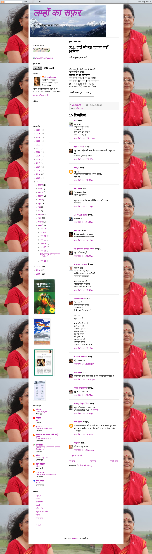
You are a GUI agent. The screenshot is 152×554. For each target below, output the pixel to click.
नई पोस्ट (72, 461)
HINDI (38, 525)
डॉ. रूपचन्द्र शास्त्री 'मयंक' (84, 249)
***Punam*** (79, 299)
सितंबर (40, 196)
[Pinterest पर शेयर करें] (100, 105)
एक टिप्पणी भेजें (77, 456)
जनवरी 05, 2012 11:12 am (84, 138)
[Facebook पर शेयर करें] (98, 105)
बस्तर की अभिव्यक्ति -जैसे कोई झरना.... (47, 436)
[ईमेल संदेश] (87, 105)
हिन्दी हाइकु (40, 481)
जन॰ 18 (44, 236)
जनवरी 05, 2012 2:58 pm (84, 180)
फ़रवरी (40, 222)
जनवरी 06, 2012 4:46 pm (84, 413)
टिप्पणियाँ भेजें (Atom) (84, 466)
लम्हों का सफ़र (57, 12)
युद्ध (37, 420)
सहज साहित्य (40, 464)
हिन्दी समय (39, 518)
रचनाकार (39, 445)
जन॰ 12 (44, 240)
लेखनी (38, 515)
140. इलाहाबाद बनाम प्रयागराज (46, 474)
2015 (38, 171)
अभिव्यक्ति (39, 502)
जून (39, 207)
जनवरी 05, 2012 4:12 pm (84, 240)
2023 (38, 141)
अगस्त (40, 200)
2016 (38, 167)
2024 (38, 137)
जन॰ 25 (44, 229)
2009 (38, 274)
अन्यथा (38, 499)
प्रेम (82, 108)
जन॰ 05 (44, 251)
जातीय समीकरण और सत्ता (44, 439)
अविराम (38, 410)
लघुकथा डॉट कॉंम (42, 512)
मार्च (39, 218)
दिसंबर (40, 185)
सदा (75, 121)
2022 (38, 145)
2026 (38, 130)
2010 (38, 270)
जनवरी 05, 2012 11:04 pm (84, 379)
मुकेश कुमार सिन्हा (80, 388)
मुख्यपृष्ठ (93, 461)
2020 (38, 152)
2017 (38, 163)
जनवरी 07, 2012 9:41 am (84, 434)
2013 (38, 178)
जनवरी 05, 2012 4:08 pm (84, 222)
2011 (38, 267)
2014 (38, 174)
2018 (38, 159)
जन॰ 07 (44, 247)
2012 (38, 182)
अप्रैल (40, 214)
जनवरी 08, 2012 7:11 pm (84, 450)
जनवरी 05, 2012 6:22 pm (84, 256)
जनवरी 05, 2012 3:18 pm (84, 206)
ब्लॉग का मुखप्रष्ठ (41, 412)
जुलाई (40, 203)
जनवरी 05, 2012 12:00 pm (84, 159)
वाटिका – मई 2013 (42, 458)
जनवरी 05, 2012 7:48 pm (84, 290)
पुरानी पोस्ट (114, 461)
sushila (77, 189)
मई (39, 211)
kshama (77, 230)
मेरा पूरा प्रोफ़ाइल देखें (40, 95)
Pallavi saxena (80, 357)
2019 (38, 156)
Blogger (74, 538)
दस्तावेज (39, 426)
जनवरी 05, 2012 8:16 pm (84, 348)
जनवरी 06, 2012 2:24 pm (84, 395)
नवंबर (40, 189)
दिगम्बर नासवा (79, 147)
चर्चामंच (38, 418)
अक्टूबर (41, 192)
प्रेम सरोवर (78, 422)
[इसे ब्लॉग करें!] (93, 105)
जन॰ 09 (44, 244)
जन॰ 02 (44, 261)
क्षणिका (78, 108)
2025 (38, 134)
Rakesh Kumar (81, 264)
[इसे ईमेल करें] (91, 105)
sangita (77, 372)
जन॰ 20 (44, 232)
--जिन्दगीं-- (95, 410)
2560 (38, 483)
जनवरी (40, 226)
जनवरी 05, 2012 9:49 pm (84, 364)
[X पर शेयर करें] (96, 105)
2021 (38, 148)
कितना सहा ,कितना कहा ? (44, 428)
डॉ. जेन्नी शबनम (50, 77)
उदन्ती (38, 505)
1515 (38, 466)
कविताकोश (39, 508)
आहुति (76, 443)
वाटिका (38, 455)
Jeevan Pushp (80, 215)
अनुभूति (38, 496)
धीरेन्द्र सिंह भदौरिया (82, 404)
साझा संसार (40, 472)
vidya (76, 168)
